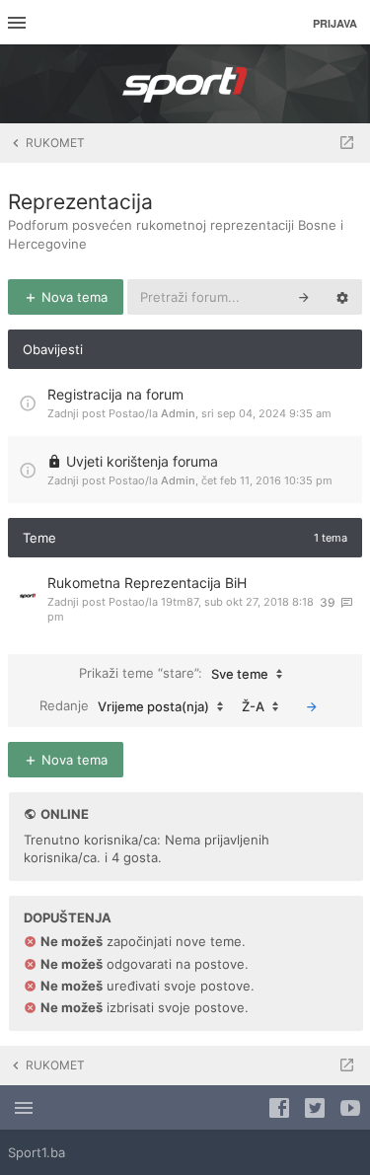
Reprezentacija (80, 201)
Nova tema (72, 297)
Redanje (124, 706)
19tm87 (179, 602)
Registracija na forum (115, 394)
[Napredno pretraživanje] (342, 297)
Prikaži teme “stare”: (173, 673)
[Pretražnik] (304, 297)
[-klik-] (312, 706)
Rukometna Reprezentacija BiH (147, 582)
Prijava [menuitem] (335, 23)
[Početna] (185, 84)
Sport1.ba (36, 1152)
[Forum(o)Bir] (347, 143)
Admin (178, 413)
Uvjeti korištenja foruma (142, 461)
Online (64, 814)
